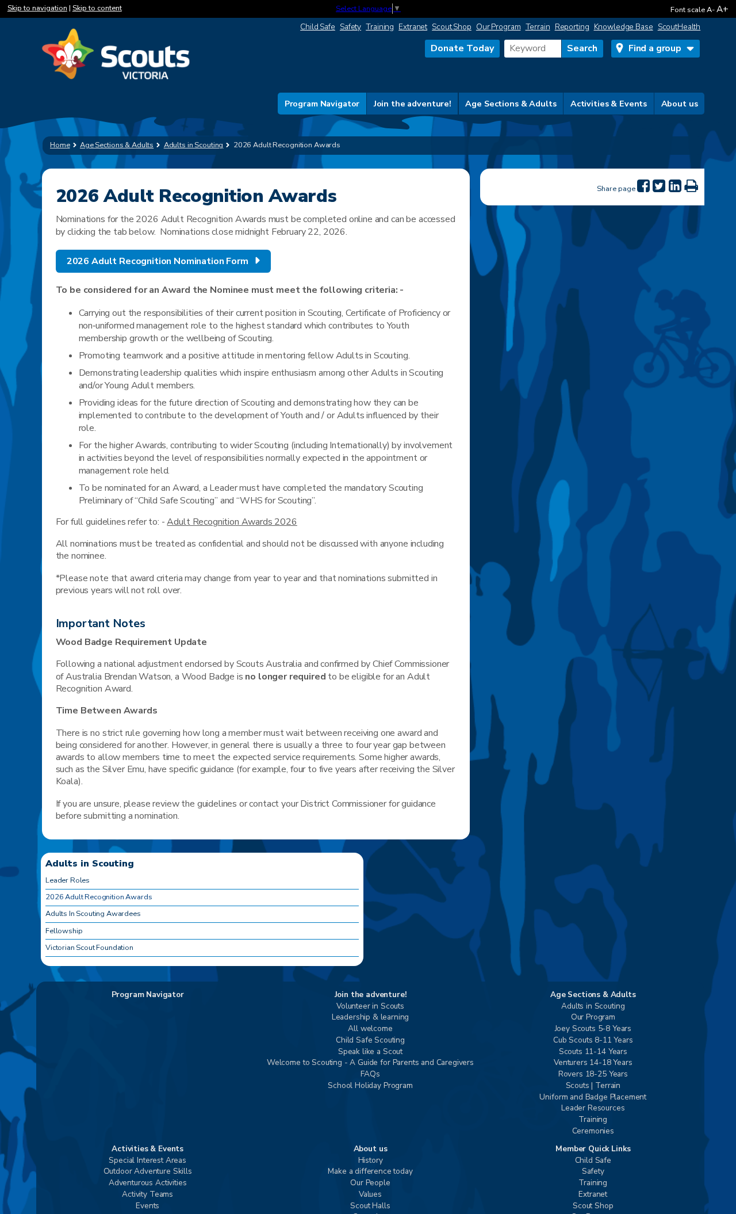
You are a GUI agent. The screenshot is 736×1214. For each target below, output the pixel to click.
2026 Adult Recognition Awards (98, 897)
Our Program (498, 26)
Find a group (654, 48)
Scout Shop (451, 26)
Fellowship (63, 931)
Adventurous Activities (147, 1183)
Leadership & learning (370, 1017)
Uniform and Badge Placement (592, 1097)
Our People (370, 1183)
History (370, 1160)
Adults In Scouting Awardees (93, 913)
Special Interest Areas (147, 1160)
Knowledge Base (623, 26)
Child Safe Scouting (370, 1040)
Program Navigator (322, 103)
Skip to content (97, 8)
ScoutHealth (679, 26)
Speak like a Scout (370, 1052)
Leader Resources (592, 1108)
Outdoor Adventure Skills (147, 1171)
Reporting (572, 26)
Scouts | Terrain (593, 1086)
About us (679, 103)
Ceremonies (593, 1131)
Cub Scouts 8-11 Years (593, 1040)
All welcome (370, 1029)
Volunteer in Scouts (370, 1006)
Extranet (412, 26)
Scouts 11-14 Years (593, 1052)
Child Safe (317, 26)
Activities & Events (608, 103)
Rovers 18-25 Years (593, 1074)
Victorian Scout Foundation (89, 947)
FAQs (370, 1074)
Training (380, 26)
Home (60, 145)
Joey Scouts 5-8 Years (593, 1029)
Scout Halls (370, 1206)
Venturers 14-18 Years (593, 1063)
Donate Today (462, 48)
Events (147, 1206)
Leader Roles (67, 880)
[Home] (116, 55)
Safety (350, 26)
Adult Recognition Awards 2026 (232, 522)
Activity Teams (147, 1194)
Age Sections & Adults (510, 103)
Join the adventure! (412, 103)
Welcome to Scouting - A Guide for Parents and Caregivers (370, 1063)
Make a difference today (370, 1171)
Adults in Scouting (592, 1006)
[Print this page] (691, 186)
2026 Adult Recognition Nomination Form (157, 261)
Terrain (538, 26)
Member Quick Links (592, 1149)
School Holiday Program (370, 1086)
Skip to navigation (37, 8)
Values (370, 1194)
